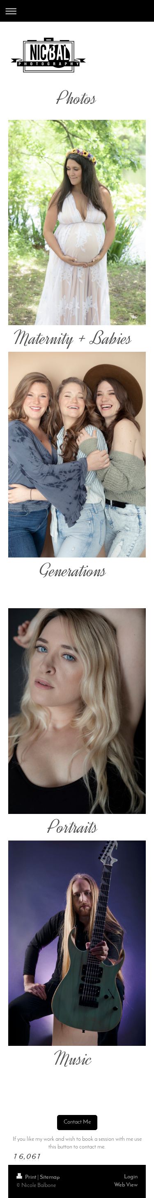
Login (131, 1177)
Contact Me (77, 1122)
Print (30, 1177)
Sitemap (50, 1177)
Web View (126, 1185)
